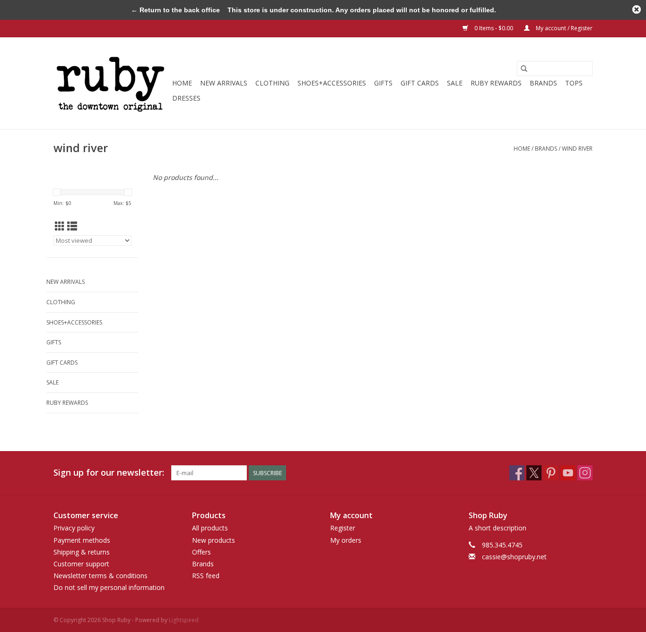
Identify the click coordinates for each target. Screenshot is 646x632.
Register (342, 527)
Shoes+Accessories (331, 82)
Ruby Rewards (496, 82)
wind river (577, 149)
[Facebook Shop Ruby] (516, 472)
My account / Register (563, 28)
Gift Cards (420, 82)
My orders (345, 540)
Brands (543, 82)
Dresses (186, 98)
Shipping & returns (81, 551)
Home (182, 82)
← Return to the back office (175, 10)
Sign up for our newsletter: (108, 473)
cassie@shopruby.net (514, 556)
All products (210, 527)
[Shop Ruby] (111, 83)
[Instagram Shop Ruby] (585, 472)
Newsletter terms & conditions (100, 575)
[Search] (524, 68)
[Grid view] (60, 226)
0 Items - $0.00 (494, 28)
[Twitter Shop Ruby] (533, 472)
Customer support (81, 563)
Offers (201, 551)
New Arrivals (223, 82)
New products (213, 540)
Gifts (383, 82)
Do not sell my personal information (109, 587)
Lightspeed (184, 620)
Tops (574, 82)
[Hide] (636, 9)
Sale (455, 82)
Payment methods (81, 540)
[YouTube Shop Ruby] (568, 472)
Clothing (272, 82)
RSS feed (205, 575)
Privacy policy (74, 527)
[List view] (72, 226)
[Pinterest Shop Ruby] (551, 472)
